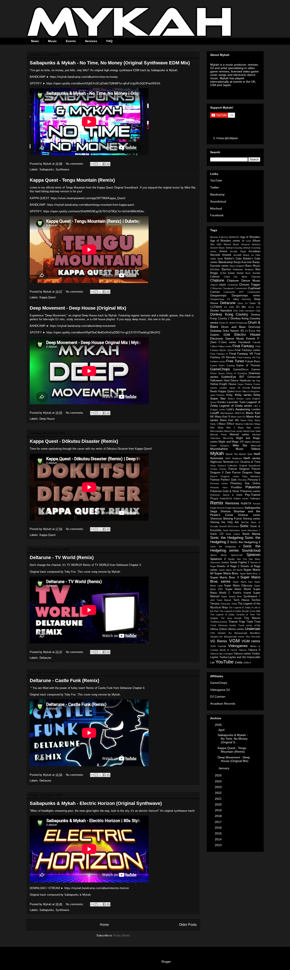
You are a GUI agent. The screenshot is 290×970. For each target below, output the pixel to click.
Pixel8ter (236, 487)
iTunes (256, 384)
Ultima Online (218, 629)
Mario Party (247, 420)
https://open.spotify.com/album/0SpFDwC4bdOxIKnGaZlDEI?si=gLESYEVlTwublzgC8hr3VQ (103, 332)
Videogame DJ (220, 689)
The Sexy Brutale (231, 618)
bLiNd (223, 273)
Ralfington (255, 498)
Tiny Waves (252, 618)
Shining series (251, 518)
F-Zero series (227, 342)
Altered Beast (231, 244)
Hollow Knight (218, 384)
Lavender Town (236, 402)
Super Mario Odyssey (238, 585)
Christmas (232, 284)
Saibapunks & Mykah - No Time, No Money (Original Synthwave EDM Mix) (110, 62)
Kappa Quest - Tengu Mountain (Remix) (72, 180)
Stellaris (225, 562)
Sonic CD (216, 533)
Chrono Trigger (249, 284)
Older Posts (188, 924)
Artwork (226, 254)
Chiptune (217, 280)
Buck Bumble (252, 273)
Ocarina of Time (250, 461)
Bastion (226, 269)
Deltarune (45, 657)
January (224, 768)
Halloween (216, 380)
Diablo (252, 303)
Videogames (238, 646)
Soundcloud (218, 201)
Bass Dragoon (237, 266)
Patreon (215, 479)
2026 (218, 724)
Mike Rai (240, 445)
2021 (218, 798)
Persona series (219, 483)
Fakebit (256, 342)
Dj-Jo (251, 307)
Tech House (241, 600)
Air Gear (246, 240)
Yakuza (242, 650)
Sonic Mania (251, 533)
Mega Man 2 (226, 427)
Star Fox (242, 559)
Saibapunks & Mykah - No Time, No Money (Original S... (233, 738)
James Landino (218, 388)
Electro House (247, 335)
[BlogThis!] (96, 164)
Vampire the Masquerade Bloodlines (239, 633)
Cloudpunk (228, 288)
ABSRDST (234, 237)
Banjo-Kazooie (243, 262)
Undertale (252, 629)
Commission (240, 288)
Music (52, 41)
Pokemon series (250, 491)
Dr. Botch (230, 322)
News (35, 41)
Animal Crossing (234, 247)
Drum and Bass (233, 327)
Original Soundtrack (249, 465)
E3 (246, 331)
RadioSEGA (226, 498)
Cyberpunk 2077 (234, 292)
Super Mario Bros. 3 (224, 577)
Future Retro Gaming (222, 365)
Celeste (215, 276)
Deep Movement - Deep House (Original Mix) (78, 308)
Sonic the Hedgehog (226, 538)
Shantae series (249, 515)
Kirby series (243, 394)
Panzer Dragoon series (224, 476)
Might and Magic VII (231, 441)
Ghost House (217, 373)
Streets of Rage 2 (228, 566)
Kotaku (221, 402)
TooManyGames (218, 621)
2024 (218, 781)
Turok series (245, 625)
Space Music (218, 555)
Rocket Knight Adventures (230, 508)
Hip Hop (256, 380)
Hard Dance (231, 380)
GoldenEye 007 (232, 376)
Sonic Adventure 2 (250, 530)
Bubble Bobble (236, 273)
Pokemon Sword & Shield (226, 495)
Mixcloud (216, 208)
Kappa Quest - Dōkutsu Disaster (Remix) (74, 441)
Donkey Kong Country (229, 314)
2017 (218, 822)
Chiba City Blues (235, 276)
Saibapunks (46, 169)
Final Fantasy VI (219, 354)
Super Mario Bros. (226, 573)
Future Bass (252, 361)
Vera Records (253, 636)
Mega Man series (249, 427)
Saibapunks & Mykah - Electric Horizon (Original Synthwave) (96, 803)
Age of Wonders (250, 237)
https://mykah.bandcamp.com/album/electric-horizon (96, 888)
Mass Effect (226, 423)
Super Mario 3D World (231, 570)
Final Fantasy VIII (246, 357)
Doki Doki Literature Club (246, 310)
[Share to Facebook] (104, 164)
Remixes (232, 503)
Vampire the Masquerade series (227, 636)
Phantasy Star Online (245, 483)
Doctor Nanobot (221, 310)
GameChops (220, 369)
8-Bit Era (223, 237)
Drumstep (254, 327)
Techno (255, 600)
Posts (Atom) (122, 935)
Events (71, 41)
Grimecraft (253, 376)
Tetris (234, 603)
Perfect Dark (229, 479)
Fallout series (225, 346)
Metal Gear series (233, 431)
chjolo (222, 284)
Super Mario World (238, 589)
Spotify (231, 559)
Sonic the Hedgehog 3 (245, 542)
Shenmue (216, 518)
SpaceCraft (236, 555)
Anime (223, 251)
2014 (218, 839)
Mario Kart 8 (222, 416)
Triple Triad (253, 621)
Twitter (214, 187)
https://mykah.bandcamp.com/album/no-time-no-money (84, 76)
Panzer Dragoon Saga (246, 472)
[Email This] (92, 164)
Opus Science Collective (223, 465)
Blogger (166, 961)
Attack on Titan (251, 255)
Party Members (251, 476)
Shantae (225, 511)
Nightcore (216, 461)
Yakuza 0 (254, 650)
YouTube (216, 180)
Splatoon (253, 555)
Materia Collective (244, 424)
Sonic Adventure (231, 530)
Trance (233, 621)
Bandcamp (217, 194)
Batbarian (238, 269)
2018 (218, 816)
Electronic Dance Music (227, 338)
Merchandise (217, 431)
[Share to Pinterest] (108, 164)
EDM (227, 334)
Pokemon (252, 487)
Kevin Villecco (242, 391)
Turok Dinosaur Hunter (223, 625)
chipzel (213, 284)
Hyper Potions (244, 384)
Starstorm (215, 562)
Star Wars (254, 559)
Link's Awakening (238, 409)
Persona (242, 480)
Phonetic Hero (219, 487)
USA (212, 633)
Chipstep (255, 276)
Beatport (249, 269)
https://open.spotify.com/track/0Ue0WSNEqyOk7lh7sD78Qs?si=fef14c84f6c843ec (93, 211)
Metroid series (239, 434)
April (221, 730)
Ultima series (236, 629)
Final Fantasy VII (241, 353)
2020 (218, 804)
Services (91, 41)
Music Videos (248, 448)
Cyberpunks (254, 292)
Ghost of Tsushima (236, 373)
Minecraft (255, 445)
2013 (218, 845)
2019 (218, 810)
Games (255, 369)
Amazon (245, 244)
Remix (216, 503)
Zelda (238, 662)
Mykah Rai (231, 454)
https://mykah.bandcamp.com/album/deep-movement (82, 325)
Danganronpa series (246, 295)
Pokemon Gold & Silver (224, 491)
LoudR (214, 413)
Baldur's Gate (233, 258)
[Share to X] (100, 164)
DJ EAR (229, 307)
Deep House (47, 418)
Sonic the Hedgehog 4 (225, 546)
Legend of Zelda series (235, 405)
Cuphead (254, 288)
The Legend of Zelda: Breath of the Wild (239, 611)
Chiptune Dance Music (243, 280)
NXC (237, 462)
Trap (242, 621)
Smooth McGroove (229, 526)
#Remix (214, 237)
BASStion (215, 269)
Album (256, 240)
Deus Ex (243, 303)
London (255, 409)
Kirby (229, 395)
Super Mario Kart (242, 582)
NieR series (252, 458)
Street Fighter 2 (239, 562)
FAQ (109, 41)
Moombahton (219, 448)
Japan (232, 388)
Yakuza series (242, 653)
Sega (213, 511)
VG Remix (218, 641)
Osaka (213, 469)
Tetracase (225, 603)
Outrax (222, 469)
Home (104, 924)
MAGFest (240, 413)
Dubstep (215, 330)
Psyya (214, 498)
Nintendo (228, 461)
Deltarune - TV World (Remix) (62, 557)
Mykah (217, 453)
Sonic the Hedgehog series (235, 548)
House (232, 384)
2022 (218, 792)
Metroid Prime (218, 434)
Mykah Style (245, 454)
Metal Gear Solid (251, 431)
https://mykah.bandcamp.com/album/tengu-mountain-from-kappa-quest (90, 204)
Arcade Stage (238, 251)
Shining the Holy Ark (224, 522)
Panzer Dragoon (238, 468)
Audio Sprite (216, 258)
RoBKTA (246, 503)
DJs (258, 307)
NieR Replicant (233, 458)
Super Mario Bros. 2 (250, 573)
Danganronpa (218, 295)
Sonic (244, 526)
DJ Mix (241, 307)
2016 (218, 827)
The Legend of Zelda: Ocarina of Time (232, 614)
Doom (222, 322)
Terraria (214, 603)
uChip (257, 625)
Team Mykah (224, 600)
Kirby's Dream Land (239, 398)
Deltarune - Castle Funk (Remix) (64, 680)
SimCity (245, 522)
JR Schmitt (243, 388)
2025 (218, 775)
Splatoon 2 (218, 559)
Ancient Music (217, 247)
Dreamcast (242, 322)
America (256, 244)
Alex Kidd (215, 244)
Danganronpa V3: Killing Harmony (230, 299)
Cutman (215, 291)
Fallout (213, 346)
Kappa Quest (47, 297)
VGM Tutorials (218, 646)
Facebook (217, 215)
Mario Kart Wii (229, 420)
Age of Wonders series (225, 240)
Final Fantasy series (247, 350)
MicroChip (228, 438)
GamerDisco (240, 369)
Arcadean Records (222, 703)
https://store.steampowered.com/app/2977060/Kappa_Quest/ (88, 198)
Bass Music (252, 265)
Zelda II (247, 662)
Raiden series (241, 498)
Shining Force (232, 518)
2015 (218, 833)
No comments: (75, 163)
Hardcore (245, 380)
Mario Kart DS (238, 416)
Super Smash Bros (231, 596)
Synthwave (62, 169)
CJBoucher (216, 288)
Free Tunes (235, 361)
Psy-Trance (252, 494)
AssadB (237, 255)
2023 (218, 787)
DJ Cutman (217, 696)
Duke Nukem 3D (233, 330)
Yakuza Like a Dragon (221, 653)
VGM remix (251, 641)
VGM (234, 640)
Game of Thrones (248, 365)
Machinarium (227, 413)
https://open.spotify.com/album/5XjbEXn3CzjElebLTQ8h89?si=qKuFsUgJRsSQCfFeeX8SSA (103, 83)
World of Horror (228, 650)
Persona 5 (254, 479)
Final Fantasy (243, 346)
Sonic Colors (233, 534)
